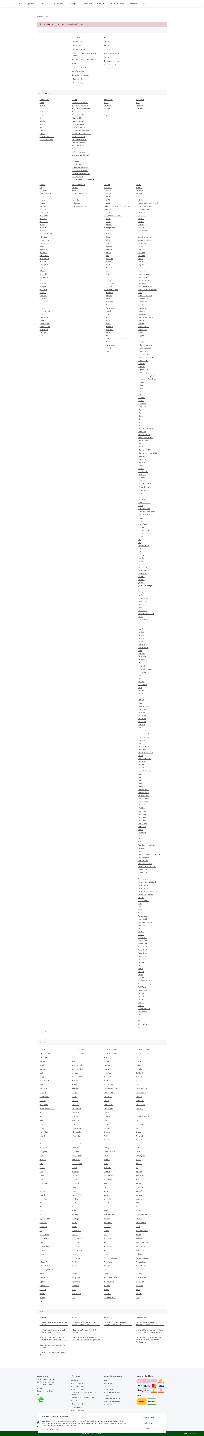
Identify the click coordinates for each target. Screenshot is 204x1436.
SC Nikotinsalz (77, 164)
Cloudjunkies (44, 1097)
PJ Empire (141, 700)
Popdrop (75, 1215)
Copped (141, 336)
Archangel (142, 243)
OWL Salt (43, 292)
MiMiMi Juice (143, 647)
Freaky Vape (142, 499)
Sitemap (107, 57)
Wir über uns (76, 37)
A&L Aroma (142, 215)
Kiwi (41, 118)
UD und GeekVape (142, 1270)
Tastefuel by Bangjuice (146, 845)
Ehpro (140, 410)
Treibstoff (75, 1266)
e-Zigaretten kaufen (79, 67)
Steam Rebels (141, 1246)
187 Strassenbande (78, 1049)
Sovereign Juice (143, 796)
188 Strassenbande (111, 1049)
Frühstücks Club (144, 502)
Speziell (109, 225)
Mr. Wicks (141, 660)
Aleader (141, 228)
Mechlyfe (141, 641)
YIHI (139, 1015)
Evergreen (43, 243)
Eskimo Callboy (143, 459)
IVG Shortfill (142, 567)
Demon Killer (76, 1108)
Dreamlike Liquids (46, 234)
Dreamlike (142, 404)
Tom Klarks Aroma (144, 879)
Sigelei (140, 755)
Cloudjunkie (142, 330)
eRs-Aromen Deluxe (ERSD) (147, 453)
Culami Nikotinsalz (145, 345)
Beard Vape (142, 283)
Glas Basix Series (144, 515)
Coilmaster (107, 1097)
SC (40, 1230)
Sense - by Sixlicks (144, 746)
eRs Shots (141, 447)
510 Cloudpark (143, 209)
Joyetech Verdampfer (145, 586)
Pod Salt (42, 1215)
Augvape (141, 265)
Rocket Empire (143, 737)
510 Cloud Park (45, 1057)
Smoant (109, 268)
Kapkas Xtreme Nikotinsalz (81, 133)
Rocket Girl (142, 740)
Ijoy (139, 542)
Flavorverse (44, 249)
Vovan (140, 975)
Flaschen (75, 188)
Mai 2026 (107, 1317)
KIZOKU (138, 1183)
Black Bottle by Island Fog (147, 289)
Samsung (107, 1226)
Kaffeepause (44, 265)
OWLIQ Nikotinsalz (78, 143)
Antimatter (43, 191)
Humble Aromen (144, 530)
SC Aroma (43, 299)
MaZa (42, 280)
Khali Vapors (142, 610)
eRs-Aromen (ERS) (144, 450)
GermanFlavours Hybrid (146, 512)
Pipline (140, 697)
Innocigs (141, 555)
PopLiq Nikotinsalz (78, 152)
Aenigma (107, 1061)
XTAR (73, 1297)
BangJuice (141, 268)
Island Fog (107, 1167)
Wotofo (108, 351)
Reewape (109, 302)
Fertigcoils (75, 200)
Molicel (42, 1195)
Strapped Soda (45, 311)
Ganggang (43, 252)
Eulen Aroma (44, 240)
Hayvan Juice (44, 259)
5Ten (41, 336)
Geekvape (139, 106)
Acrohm (141, 218)
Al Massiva (139, 1061)
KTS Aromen (44, 277)
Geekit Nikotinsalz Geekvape (82, 124)
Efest (137, 1120)
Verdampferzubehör (111, 289)
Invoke (140, 561)
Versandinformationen (112, 65)
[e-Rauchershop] (19, 3)
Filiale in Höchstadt (78, 49)
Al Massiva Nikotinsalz (80, 103)
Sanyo (138, 1226)
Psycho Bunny (143, 709)
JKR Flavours (142, 573)
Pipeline (141, 691)
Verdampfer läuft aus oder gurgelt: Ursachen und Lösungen (84, 1323)
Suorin (140, 830)
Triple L (106, 1266)
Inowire (74, 1167)
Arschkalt (141, 249)
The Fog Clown (143, 857)
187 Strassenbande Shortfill (148, 203)
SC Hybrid (75, 161)
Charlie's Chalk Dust (111, 1089)
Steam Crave (142, 811)
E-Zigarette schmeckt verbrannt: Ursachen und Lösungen (115, 1323)
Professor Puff (143, 706)
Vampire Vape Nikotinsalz (81, 174)
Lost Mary (139, 1187)
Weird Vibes (44, 330)
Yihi (139, 1018)
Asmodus (141, 252)
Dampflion (43, 218)
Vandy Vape (110, 308)
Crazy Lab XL (44, 212)
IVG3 (41, 1171)
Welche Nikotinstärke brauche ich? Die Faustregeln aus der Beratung (53, 1338)
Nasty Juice (142, 666)
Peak (140, 688)
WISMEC (141, 996)
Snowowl (43, 308)
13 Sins (141, 200)
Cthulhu (141, 342)
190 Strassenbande (46, 1053)
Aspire (42, 103)
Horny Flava (142, 524)
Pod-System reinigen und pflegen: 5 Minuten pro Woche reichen (52, 1331)
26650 (108, 203)
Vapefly (108, 280)
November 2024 (141, 1317)
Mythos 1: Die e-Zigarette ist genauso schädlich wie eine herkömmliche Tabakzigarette (149, 1339)
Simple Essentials (144, 759)
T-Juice (42, 314)
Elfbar (42, 109)
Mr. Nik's (75, 1199)
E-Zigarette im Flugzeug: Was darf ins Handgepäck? (85, 1331)
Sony (41, 1242)
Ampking (107, 1065)
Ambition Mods (143, 231)
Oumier (141, 681)
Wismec (141, 993)
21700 (108, 200)
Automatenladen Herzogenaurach (84, 59)
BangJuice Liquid (144, 274)
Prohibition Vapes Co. (143, 1215)
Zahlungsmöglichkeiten (112, 61)
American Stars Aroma (146, 237)
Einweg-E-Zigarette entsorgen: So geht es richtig (53, 1323)
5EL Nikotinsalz (143, 212)
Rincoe (140, 728)
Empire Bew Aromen (145, 438)
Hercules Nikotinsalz (79, 127)
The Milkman (143, 860)
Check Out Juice (141, 1089)
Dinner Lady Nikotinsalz (80, 115)
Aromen (139, 188)
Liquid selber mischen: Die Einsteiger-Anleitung (53, 1346)
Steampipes (142, 823)
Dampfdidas (44, 215)
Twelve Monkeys (144, 885)
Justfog (108, 252)
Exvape (108, 323)
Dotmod (109, 234)
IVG (139, 564)
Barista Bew (142, 277)
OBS (139, 675)
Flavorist (43, 246)
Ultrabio (42, 1274)
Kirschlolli (43, 274)
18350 (108, 191)
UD (105, 1270)
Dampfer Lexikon (78, 71)
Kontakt (106, 45)
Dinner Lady (44, 222)
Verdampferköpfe (110, 228)
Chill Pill (141, 320)
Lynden (141, 632)
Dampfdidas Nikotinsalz (80, 112)
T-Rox (108, 274)
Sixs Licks (141, 762)
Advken (141, 225)
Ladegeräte (108, 209)
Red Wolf (141, 725)
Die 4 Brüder (142, 360)
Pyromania (142, 712)
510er (108, 218)
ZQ (139, 1027)
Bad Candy (43, 197)
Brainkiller (142, 305)
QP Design (142, 715)
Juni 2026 (75, 1317)
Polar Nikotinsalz (78, 146)
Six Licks (42, 305)
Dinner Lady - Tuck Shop (147, 379)
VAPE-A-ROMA (143, 925)
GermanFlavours (144, 509)
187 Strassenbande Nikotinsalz (83, 180)
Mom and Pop (77, 1195)
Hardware (139, 191)
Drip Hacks (43, 237)
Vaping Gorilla (45, 326)
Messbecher (76, 197)
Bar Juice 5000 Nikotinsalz (81, 109)
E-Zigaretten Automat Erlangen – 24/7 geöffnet (85, 54)
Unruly (74, 1274)
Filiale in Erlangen (78, 41)
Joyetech (109, 249)
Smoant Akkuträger (145, 771)
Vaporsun (139, 1286)
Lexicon (141, 626)
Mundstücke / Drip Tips (112, 215)
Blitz (140, 292)
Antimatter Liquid (144, 240)
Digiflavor (141, 363)
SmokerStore (142, 786)
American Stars (143, 234)
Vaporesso (43, 130)
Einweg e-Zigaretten (47, 136)
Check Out (142, 314)
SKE (105, 1234)
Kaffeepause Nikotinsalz (80, 130)
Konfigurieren (148, 1423)
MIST (140, 651)
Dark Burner (142, 351)
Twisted (42, 320)
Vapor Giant (142, 944)
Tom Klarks (142, 876)
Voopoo (42, 133)
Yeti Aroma (43, 333)
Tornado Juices (141, 1262)
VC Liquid (141, 962)
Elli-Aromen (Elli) (144, 434)
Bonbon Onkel (143, 299)
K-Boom (42, 271)
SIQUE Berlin (44, 302)
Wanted (141, 978)
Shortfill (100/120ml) (145, 752)
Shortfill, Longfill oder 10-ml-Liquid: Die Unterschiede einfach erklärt (53, 1354)
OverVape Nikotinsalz (79, 140)
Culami (106, 1100)
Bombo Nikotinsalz (145, 296)
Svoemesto (142, 833)
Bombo (74, 1085)
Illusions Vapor (143, 546)
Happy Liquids (143, 518)
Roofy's (140, 743)
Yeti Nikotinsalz (77, 177)
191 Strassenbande (78, 1053)
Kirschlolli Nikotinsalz (146, 613)
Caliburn (141, 311)
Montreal (43, 286)
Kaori (140, 604)
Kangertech (142, 601)
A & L (138, 1057)
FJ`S (73, 1140)
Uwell (42, 127)
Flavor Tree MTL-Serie (146, 484)
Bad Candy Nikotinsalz (80, 106)
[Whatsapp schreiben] (41, 1400)
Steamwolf (142, 826)
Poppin (140, 703)
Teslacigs (141, 848)
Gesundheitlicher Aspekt (80, 75)
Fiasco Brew (142, 478)
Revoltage (43, 296)
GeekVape (43, 112)
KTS (41, 1187)
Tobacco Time (143, 870)
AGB (105, 37)
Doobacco (75, 1112)
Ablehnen (147, 1428)
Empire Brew (143, 441)
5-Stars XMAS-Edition (145, 206)
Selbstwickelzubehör (79, 206)
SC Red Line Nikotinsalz (80, 167)
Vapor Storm (142, 953)
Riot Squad (142, 731)
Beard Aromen (143, 280)
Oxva (41, 124)
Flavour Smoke (143, 487)
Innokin (42, 115)
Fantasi (42, 1136)
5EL (41, 188)
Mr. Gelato (142, 657)
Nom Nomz (142, 672)
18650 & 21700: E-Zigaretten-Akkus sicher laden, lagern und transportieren (86, 1338)
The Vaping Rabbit (142, 1258)
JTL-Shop (193, 1433)
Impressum (45, 1429)
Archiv (138, 197)
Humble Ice (142, 533)
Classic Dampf (143, 326)
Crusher (141, 339)
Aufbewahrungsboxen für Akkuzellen (117, 206)
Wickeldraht (76, 203)
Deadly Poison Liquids (146, 357)
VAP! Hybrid (142, 919)
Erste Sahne (142, 456)
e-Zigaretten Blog (78, 79)
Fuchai (140, 505)
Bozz (137, 1085)
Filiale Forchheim (78, 45)
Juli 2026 (43, 1317)
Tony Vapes (44, 317)
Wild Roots (142, 987)
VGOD (140, 968)
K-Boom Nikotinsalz (145, 598)
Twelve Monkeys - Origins (147, 891)
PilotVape (75, 1211)
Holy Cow (43, 262)
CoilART (74, 1097)
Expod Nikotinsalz (78, 121)
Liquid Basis (44, 1032)
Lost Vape (139, 109)
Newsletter (75, 63)
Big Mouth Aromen (145, 286)
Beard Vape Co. (45, 1081)
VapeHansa (142, 938)
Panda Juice (142, 684)
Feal (105, 1136)
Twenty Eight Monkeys (146, 894)
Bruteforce (142, 308)
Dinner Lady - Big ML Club (147, 376)
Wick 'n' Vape (76, 1293)
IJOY (139, 539)
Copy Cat (43, 209)
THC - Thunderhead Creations (117, 339)
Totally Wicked (45, 1266)
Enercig (106, 1128)
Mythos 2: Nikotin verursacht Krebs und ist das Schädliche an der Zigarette (150, 1331)
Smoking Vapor (143, 789)
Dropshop (75, 1120)
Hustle (140, 536)
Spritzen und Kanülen (79, 194)
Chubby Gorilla (109, 1093)
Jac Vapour (142, 570)
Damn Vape (140, 1100)
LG (105, 1187)
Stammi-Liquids (144, 805)
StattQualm (142, 808)
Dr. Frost (43, 228)
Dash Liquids (143, 354)
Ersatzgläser (108, 314)
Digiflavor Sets (143, 370)
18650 (108, 194)
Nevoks (42, 121)
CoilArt (140, 333)
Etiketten (141, 462)
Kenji (140, 607)
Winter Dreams (143, 990)
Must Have (43, 289)
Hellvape (107, 109)
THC (139, 851)
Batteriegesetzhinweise (112, 53)
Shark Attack (142, 749)
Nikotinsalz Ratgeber (79, 83)
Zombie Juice (143, 1024)
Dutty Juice (142, 407)
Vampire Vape (45, 323)
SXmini (140, 839)
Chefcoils (43, 1093)
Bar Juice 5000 (77, 1077)
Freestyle (107, 1148)
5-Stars (138, 1053)
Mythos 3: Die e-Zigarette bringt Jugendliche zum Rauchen (147, 1323)
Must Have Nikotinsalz (146, 663)
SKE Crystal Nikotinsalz (80, 170)
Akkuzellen (107, 188)
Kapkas (42, 268)
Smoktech (107, 1238)
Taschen (107, 212)
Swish (140, 836)
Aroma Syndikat (45, 194)
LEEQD (140, 623)
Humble (141, 527)
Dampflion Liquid (144, 348)
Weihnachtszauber (145, 981)
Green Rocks (44, 255)
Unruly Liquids (143, 901)
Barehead (43, 200)
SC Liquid (75, 158)
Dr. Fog (42, 225)
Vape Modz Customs (145, 922)
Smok (108, 271)
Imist (108, 333)
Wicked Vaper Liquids (146, 984)
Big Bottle (43, 203)
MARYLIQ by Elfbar (78, 136)
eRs (139, 444)
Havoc (140, 521)
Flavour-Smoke (109, 1144)
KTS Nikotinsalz (143, 620)
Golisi (42, 1156)
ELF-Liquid (142, 431)
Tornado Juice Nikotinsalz (147, 882)
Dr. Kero (42, 231)
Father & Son (143, 472)
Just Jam (141, 589)
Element (107, 1124)
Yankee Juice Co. (144, 1009)
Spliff (106, 1242)
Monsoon (43, 283)
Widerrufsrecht (109, 49)
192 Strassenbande (111, 1053)
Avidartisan (108, 1073)
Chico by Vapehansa (145, 317)
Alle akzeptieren (148, 1417)
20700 (108, 197)
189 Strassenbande (143, 1049)
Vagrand (141, 910)
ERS (137, 1128)
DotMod (42, 106)
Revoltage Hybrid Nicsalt (80, 155)
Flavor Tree (108, 1140)
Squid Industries (144, 799)
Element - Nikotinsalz (146, 428)
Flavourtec (142, 496)
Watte (74, 191)
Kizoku (108, 299)
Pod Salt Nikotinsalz (79, 149)
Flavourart (142, 493)
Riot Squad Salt (143, 734)
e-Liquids (139, 194)
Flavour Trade (143, 490)
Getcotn (138, 1152)
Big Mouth (107, 1081)
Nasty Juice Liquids (145, 669)
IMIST (140, 549)
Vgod (140, 965)
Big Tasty (43, 206)
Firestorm (141, 481)
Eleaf (137, 103)
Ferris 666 (141, 475)
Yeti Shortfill (142, 1012)
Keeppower (108, 1179)
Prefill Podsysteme (46, 140)
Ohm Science (44, 1207)
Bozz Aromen (143, 302)
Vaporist (141, 959)
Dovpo (140, 391)
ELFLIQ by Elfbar (77, 118)
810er (108, 222)
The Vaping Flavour (145, 863)
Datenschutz (56, 1429)
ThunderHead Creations (147, 867)
